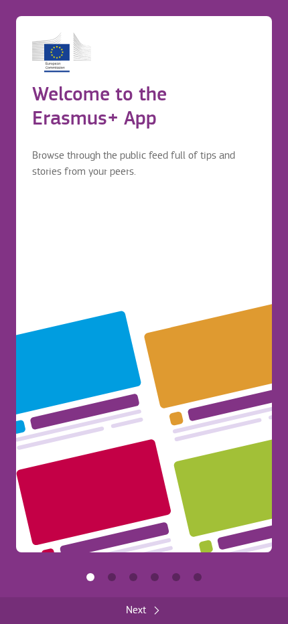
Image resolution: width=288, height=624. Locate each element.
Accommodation (176, 577)
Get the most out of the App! (198, 577)
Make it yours (155, 577)
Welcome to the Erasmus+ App (90, 577)
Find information (112, 577)
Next (136, 610)
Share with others (133, 577)
